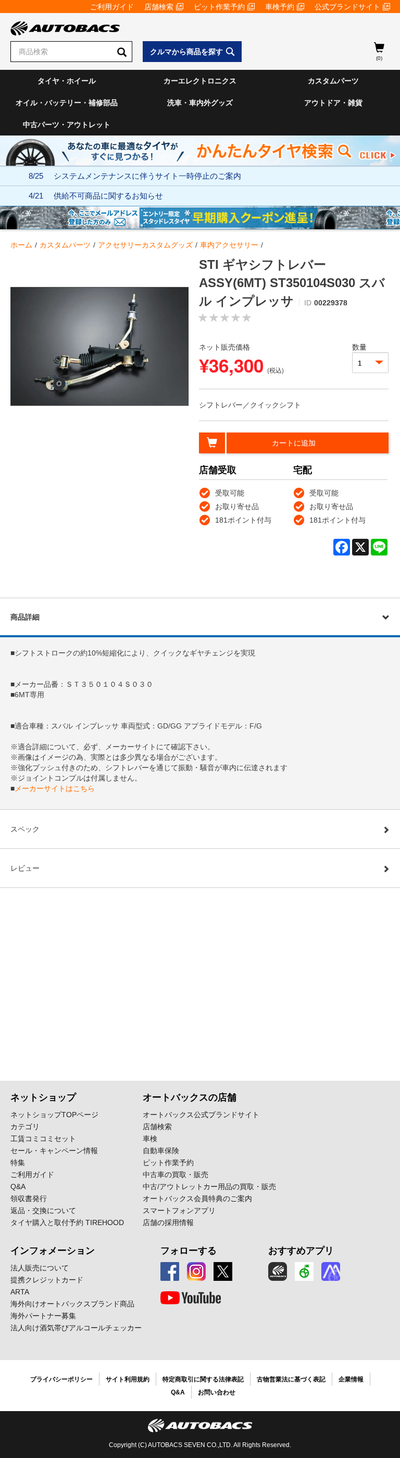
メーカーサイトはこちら (55, 788)
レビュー (25, 868)
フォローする (188, 1250)
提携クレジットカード (46, 1280)
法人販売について (39, 1268)
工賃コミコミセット (43, 1138)
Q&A (18, 1186)
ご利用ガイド (112, 7)
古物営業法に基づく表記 (291, 1379)
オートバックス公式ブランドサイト (201, 1114)
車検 (150, 1138)
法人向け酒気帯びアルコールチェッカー (76, 1328)
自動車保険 (161, 1150)
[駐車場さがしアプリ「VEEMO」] (304, 1271)
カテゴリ (25, 1126)
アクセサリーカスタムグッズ (145, 245)
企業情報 (351, 1379)
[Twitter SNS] (223, 1271)
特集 (17, 1162)
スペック (25, 829)
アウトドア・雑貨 (333, 102)
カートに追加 (294, 443)
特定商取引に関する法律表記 (203, 1379)
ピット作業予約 (219, 7)
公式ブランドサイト (347, 7)
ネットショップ (43, 1097)
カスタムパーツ (333, 81)
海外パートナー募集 (43, 1316)
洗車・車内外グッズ (200, 102)
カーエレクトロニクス (200, 81)
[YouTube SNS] (190, 1298)
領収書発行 (28, 1198)
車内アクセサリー (229, 245)
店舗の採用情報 (168, 1222)
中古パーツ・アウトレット (66, 124)
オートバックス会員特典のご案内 (197, 1198)
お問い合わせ (216, 1392)
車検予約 (279, 7)
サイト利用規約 (127, 1379)
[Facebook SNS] (169, 1271)
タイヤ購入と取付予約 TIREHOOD (67, 1222)
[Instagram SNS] (196, 1271)
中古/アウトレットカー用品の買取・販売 (209, 1186)
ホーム (21, 245)
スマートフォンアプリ (179, 1210)
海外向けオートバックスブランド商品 (72, 1304)
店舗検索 (158, 7)
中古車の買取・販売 (175, 1174)
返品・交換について (43, 1210)
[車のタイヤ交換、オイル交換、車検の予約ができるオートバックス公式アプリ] (277, 1271)
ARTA (19, 1292)
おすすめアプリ (301, 1250)
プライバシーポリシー (61, 1379)
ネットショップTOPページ (54, 1114)
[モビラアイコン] (330, 1271)
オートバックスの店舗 (189, 1097)
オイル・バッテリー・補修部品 (67, 102)
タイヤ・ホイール (67, 81)
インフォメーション (52, 1250)
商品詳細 (25, 617)
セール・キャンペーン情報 (54, 1150)
